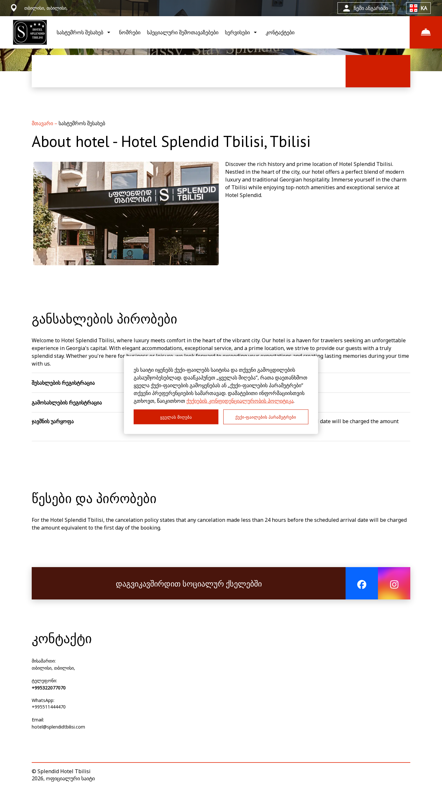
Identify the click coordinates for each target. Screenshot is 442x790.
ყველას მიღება (176, 416)
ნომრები (129, 32)
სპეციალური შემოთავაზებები (182, 32)
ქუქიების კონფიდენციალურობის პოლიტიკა (239, 400)
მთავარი (43, 123)
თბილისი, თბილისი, (53, 668)
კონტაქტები (280, 32)
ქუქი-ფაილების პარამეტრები (265, 416)
